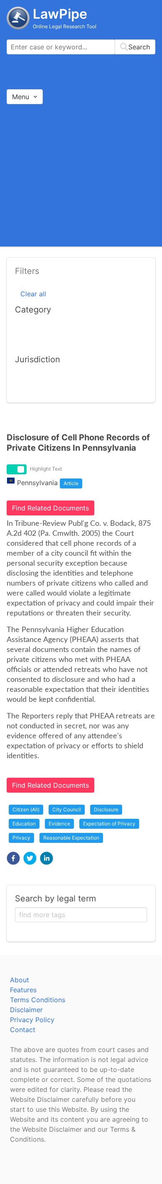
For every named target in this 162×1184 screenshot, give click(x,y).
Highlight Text (46, 469)
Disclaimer (26, 1010)
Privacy (21, 838)
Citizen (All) (25, 809)
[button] (13, 858)
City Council (66, 809)
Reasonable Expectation (71, 838)
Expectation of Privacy (109, 823)
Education (24, 823)
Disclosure (106, 809)
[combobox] (81, 46)
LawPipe (60, 14)
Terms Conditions (37, 1000)
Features (23, 990)
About (19, 980)
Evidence (59, 823)
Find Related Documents (50, 508)
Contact (22, 1029)
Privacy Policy (32, 1020)
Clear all (33, 294)
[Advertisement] (81, 175)
